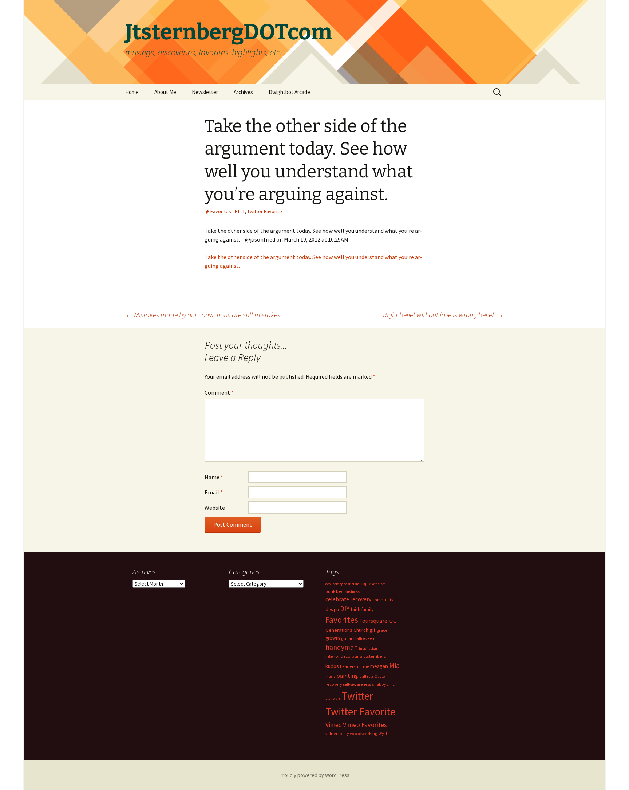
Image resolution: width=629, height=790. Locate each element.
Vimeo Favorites (365, 724)
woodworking (363, 733)
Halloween (363, 638)
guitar (346, 638)
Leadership (351, 666)
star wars (333, 698)
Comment (219, 392)
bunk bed (334, 591)
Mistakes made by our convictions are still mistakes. (203, 314)
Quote (380, 676)
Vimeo (333, 725)
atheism (379, 584)
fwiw (392, 621)
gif (372, 630)
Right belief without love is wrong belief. (443, 314)
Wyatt (384, 733)
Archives (243, 92)
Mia (394, 665)
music (330, 676)
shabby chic (383, 684)
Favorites (220, 211)
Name (214, 477)
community (382, 599)
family (367, 609)
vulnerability (337, 733)
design (332, 609)
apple (365, 583)
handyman (341, 647)
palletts (366, 676)
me (366, 666)
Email (214, 492)
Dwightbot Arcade (289, 92)
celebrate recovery (348, 599)
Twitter (357, 696)
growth (332, 638)
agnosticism (349, 584)
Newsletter (205, 92)
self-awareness (357, 684)
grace (381, 630)
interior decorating (343, 656)
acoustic (332, 584)
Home (132, 92)
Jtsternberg (374, 656)
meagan (379, 665)
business (352, 591)
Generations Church (346, 630)
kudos (332, 666)
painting (347, 675)
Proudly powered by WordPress (314, 775)
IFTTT (239, 211)
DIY (344, 608)
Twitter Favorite (264, 211)
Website (215, 507)
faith (355, 609)
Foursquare (373, 620)
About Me (165, 92)
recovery (333, 684)
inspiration (368, 648)
